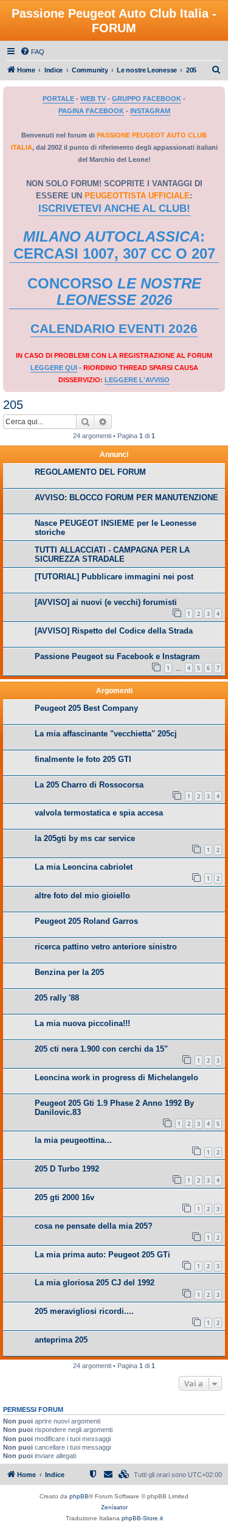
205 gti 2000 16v (64, 1197)
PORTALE (58, 98)
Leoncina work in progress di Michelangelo (116, 1077)
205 (13, 404)
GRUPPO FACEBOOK (146, 98)
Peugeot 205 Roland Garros (86, 921)
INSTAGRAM (150, 110)
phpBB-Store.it (142, 1518)
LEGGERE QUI (53, 367)
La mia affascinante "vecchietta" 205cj (106, 733)
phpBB (79, 1496)
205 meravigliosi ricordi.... (84, 1311)
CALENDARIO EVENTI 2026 (114, 328)
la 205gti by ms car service (85, 838)
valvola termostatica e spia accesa (99, 812)
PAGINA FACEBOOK (91, 110)
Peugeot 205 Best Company (86, 708)
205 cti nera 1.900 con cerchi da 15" (101, 1048)
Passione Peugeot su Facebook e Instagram (117, 656)
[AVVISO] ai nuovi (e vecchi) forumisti (106, 602)
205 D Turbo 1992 (67, 1168)
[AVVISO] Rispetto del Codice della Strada (114, 630)
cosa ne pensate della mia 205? (94, 1226)
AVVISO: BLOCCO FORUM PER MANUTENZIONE (126, 497)
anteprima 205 (61, 1339)
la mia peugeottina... (73, 1140)
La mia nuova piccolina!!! (82, 1023)
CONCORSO (114, 292)
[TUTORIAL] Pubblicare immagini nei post (114, 576)
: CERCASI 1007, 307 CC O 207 (114, 245)
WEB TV (93, 98)
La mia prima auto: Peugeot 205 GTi (102, 1254)
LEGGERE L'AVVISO (137, 379)
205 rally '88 (57, 997)
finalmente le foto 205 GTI (83, 759)
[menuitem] (32, 51)
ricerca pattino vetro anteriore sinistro (106, 946)
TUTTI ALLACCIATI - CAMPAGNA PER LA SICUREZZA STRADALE (112, 554)
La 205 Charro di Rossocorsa (89, 784)
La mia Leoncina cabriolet (84, 867)
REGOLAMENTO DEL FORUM (90, 472)
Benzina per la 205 (69, 972)
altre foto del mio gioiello (82, 895)
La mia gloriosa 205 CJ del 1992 (94, 1282)
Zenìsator (114, 1507)
